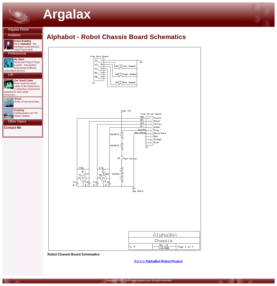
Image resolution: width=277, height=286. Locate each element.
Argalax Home (18, 29)
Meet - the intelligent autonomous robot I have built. (26, 45)
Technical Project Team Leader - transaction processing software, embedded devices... (22, 65)
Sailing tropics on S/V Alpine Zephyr (26, 113)
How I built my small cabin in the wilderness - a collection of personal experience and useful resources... (22, 87)
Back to (158, 261)
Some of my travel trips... (27, 100)
